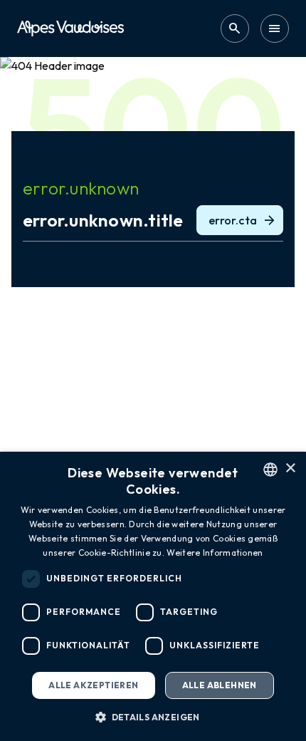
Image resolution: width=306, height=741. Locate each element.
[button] (153, 717)
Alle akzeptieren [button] (93, 685)
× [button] (290, 468)
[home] (70, 28)
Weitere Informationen (215, 552)
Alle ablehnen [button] (219, 685)
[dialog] (153, 596)
